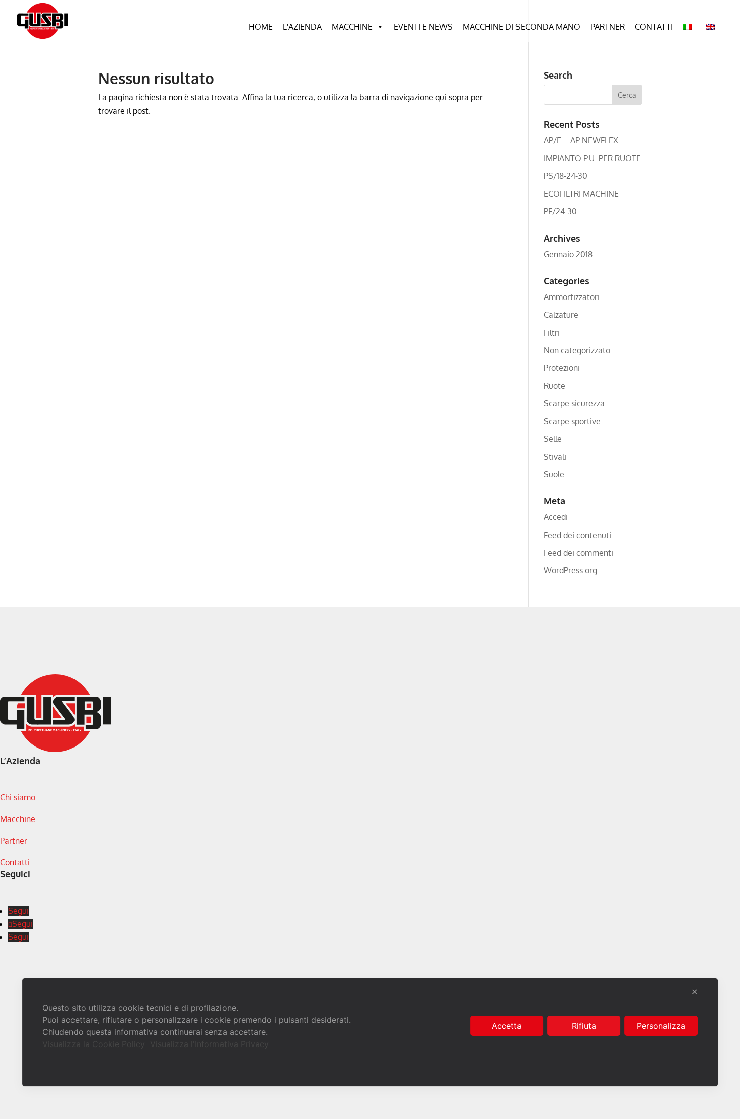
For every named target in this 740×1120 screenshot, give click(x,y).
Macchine (352, 27)
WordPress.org (570, 570)
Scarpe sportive (572, 421)
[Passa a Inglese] (712, 27)
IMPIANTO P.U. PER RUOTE (592, 158)
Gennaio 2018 (568, 254)
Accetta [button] (507, 1026)
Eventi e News (423, 27)
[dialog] (370, 1032)
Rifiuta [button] (584, 1026)
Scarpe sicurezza (574, 403)
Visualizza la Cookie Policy (93, 1044)
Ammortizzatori (572, 297)
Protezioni (562, 368)
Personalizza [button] (661, 1026)
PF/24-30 (560, 211)
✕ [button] (694, 992)
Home (261, 27)
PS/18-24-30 (565, 176)
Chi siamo (17, 797)
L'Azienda (302, 27)
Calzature (561, 315)
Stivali (555, 457)
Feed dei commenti (578, 553)
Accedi (556, 517)
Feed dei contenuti (577, 535)
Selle (553, 439)
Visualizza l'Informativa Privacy (209, 1044)
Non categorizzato (577, 350)
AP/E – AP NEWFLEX (581, 140)
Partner (607, 27)
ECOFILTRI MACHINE (581, 194)
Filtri (552, 333)
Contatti (654, 27)
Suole (554, 474)
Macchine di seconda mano (521, 27)
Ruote (554, 386)
